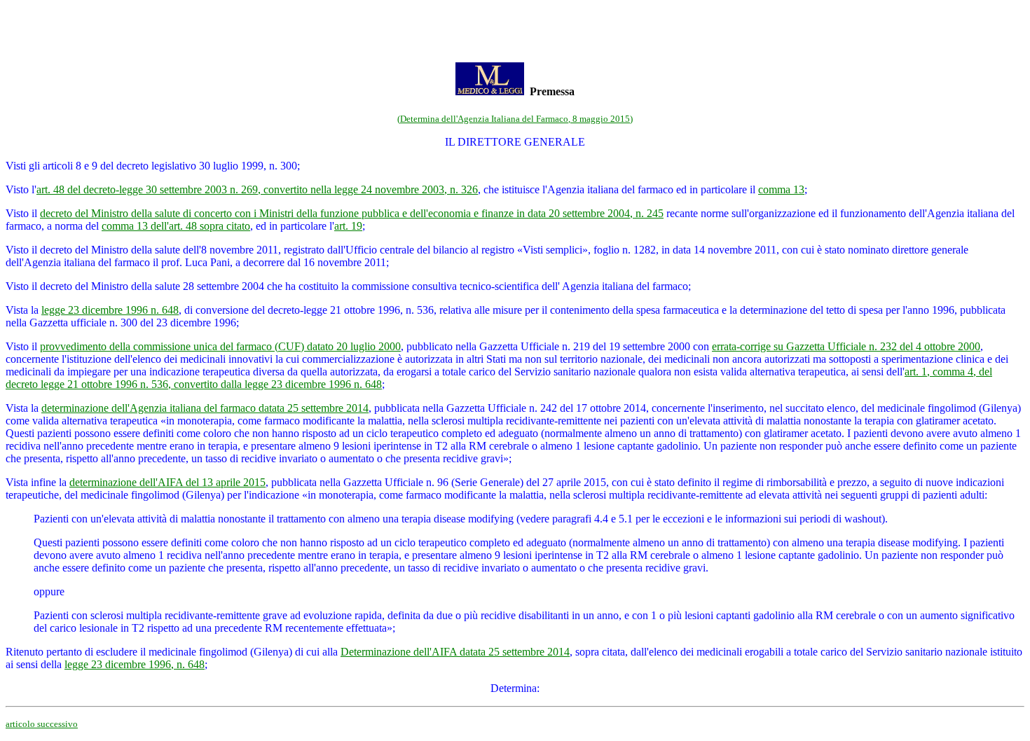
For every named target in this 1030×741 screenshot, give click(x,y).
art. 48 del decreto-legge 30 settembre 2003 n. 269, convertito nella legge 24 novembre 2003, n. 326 (257, 189)
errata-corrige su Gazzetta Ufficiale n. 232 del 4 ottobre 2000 (846, 346)
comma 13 (781, 189)
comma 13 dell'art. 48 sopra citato (176, 226)
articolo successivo (42, 724)
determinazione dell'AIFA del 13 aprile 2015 (167, 482)
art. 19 (348, 226)
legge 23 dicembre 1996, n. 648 (134, 664)
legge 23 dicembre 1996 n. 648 (110, 310)
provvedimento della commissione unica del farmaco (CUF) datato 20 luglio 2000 (220, 346)
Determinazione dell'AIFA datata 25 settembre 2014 (455, 652)
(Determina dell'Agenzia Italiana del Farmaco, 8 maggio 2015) (515, 118)
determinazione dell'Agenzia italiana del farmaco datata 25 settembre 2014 (205, 408)
